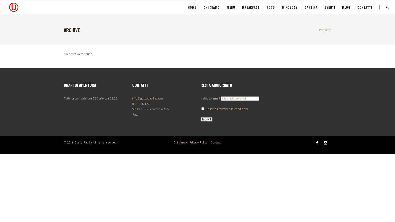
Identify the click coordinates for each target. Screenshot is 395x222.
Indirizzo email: (211, 98)
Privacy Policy (198, 142)
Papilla (324, 30)
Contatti (216, 142)
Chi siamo (180, 142)
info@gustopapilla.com (147, 98)
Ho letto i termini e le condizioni (227, 109)
